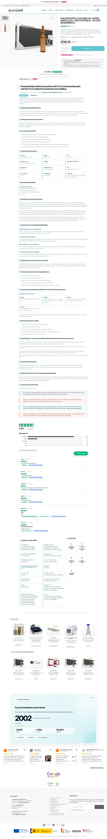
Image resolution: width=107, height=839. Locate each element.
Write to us (53, 807)
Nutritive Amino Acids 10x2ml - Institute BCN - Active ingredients (19, 673)
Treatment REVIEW (71, 574)
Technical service (54, 810)
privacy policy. (79, 809)
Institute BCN (79, 37)
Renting (52, 808)
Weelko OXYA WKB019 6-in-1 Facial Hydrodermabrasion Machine (71, 642)
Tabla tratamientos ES (82, 561)
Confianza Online (54, 805)
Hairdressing (70, 10)
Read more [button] (7, 763)
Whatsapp (14, 808)
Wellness (79, 10)
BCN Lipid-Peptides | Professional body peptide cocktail (53, 673)
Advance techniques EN (71, 561)
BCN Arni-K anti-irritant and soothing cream (19, 640)
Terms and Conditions (55, 798)
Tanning (44, 10)
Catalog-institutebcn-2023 (71, 548)
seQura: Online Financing (56, 813)
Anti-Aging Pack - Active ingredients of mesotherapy (36, 673)
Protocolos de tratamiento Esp (82, 548)
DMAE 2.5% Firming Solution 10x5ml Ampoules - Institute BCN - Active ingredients (88, 674)
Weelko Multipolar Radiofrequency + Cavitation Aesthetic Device (36, 641)
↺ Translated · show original (35, 465)
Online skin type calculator (57, 814)
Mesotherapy (59, 10)
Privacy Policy (53, 802)
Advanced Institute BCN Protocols (52, 92)
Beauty (51, 10)
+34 (18, 805)
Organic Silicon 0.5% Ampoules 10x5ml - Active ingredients (71, 673)
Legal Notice (53, 799)
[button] (94, 10)
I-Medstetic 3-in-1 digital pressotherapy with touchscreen (88, 640)
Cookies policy (54, 801)
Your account (53, 811)
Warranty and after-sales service (58, 804)
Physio (86, 10)
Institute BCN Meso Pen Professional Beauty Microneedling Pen (54, 640)
